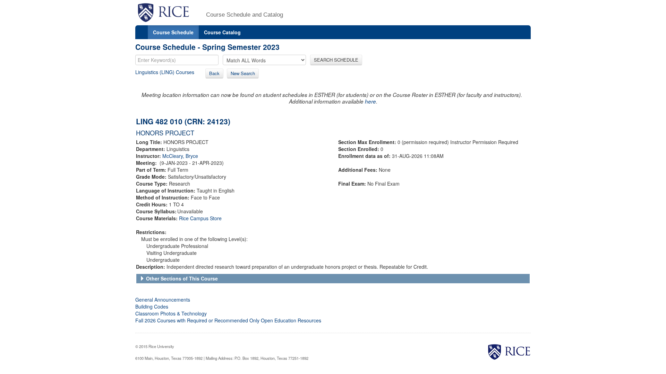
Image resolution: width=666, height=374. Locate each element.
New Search (243, 73)
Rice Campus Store (200, 218)
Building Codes (151, 306)
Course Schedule (173, 32)
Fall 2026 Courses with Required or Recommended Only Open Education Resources (228, 320)
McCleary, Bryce (180, 155)
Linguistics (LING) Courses (164, 72)
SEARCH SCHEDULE (336, 59)
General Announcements (162, 299)
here (370, 101)
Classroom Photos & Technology (171, 313)
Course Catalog (222, 32)
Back (214, 73)
